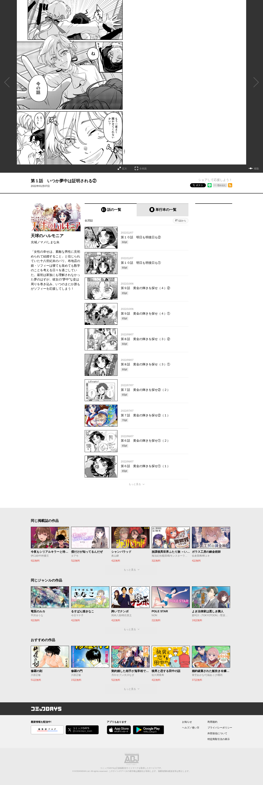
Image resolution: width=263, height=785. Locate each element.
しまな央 (53, 242)
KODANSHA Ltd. (82, 771)
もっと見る (135, 484)
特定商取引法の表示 (219, 739)
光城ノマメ (38, 242)
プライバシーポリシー (220, 727)
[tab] (111, 209)
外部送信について (217, 733)
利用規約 (212, 721)
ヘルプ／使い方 (190, 727)
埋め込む (221, 185)
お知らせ (187, 721)
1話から (182, 220)
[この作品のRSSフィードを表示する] (230, 185)
